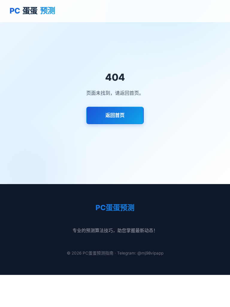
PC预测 (32, 10)
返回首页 (115, 115)
